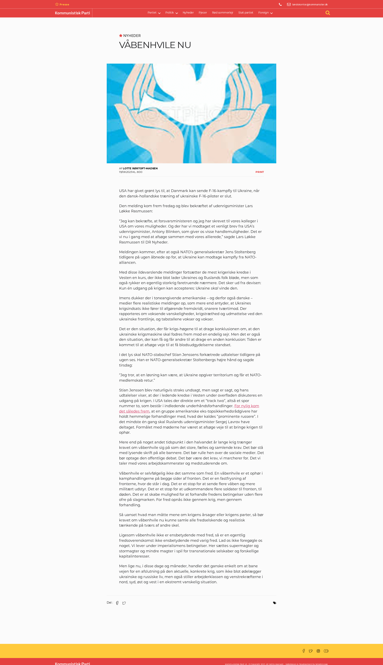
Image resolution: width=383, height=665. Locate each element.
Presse (64, 4)
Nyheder (188, 12)
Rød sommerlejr (222, 12)
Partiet (152, 12)
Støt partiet (245, 12)
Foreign (263, 12)
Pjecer (203, 12)
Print (260, 172)
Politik (169, 12)
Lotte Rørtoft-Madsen (140, 168)
